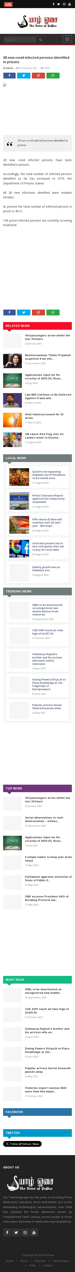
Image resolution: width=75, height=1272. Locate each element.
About (24, 1261)
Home (9, 1261)
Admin (9, 68)
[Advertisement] (37, 254)
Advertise (40, 1261)
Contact (47, 1265)
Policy (32, 1265)
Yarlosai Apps (60, 1261)
